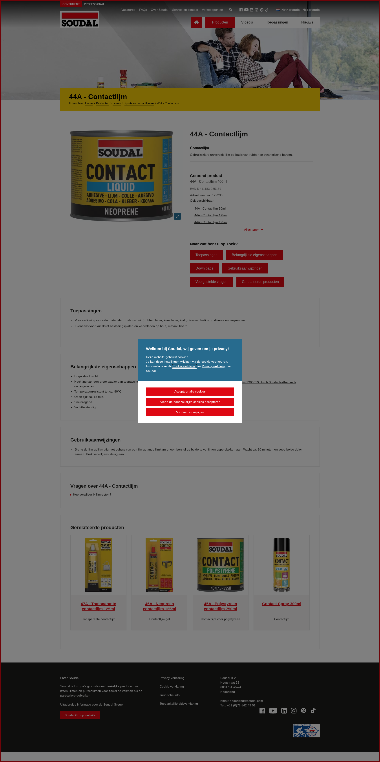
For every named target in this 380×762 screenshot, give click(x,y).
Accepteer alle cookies (190, 391)
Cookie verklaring (184, 366)
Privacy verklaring (214, 366)
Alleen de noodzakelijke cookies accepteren (190, 402)
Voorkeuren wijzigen (190, 412)
